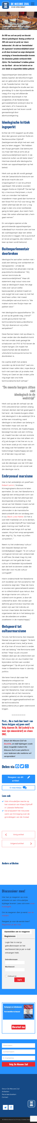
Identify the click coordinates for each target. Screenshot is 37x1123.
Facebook (10, 1107)
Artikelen (5, 1092)
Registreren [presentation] (9, 936)
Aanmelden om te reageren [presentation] (17, 932)
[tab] (17, 932)
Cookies (24, 1119)
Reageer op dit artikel (15, 779)
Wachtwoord (9, 967)
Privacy (18, 1119)
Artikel (25, 29)
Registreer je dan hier (11, 925)
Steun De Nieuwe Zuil (10, 1089)
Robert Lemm (8, 485)
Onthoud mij (12, 976)
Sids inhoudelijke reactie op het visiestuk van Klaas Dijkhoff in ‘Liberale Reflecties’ (18, 804)
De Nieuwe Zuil (11, 1119)
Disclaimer (30, 1119)
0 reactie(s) (15, 788)
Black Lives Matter (15, 517)
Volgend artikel (17, 843)
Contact (5, 1097)
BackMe (7, 744)
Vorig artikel (18, 835)
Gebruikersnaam (11, 959)
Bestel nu (18, 1027)
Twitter (5, 1107)
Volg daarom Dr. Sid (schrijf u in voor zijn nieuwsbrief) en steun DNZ (18, 731)
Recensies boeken (9, 1094)
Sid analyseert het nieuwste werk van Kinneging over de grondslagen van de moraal (17, 814)
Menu (31, 4)
